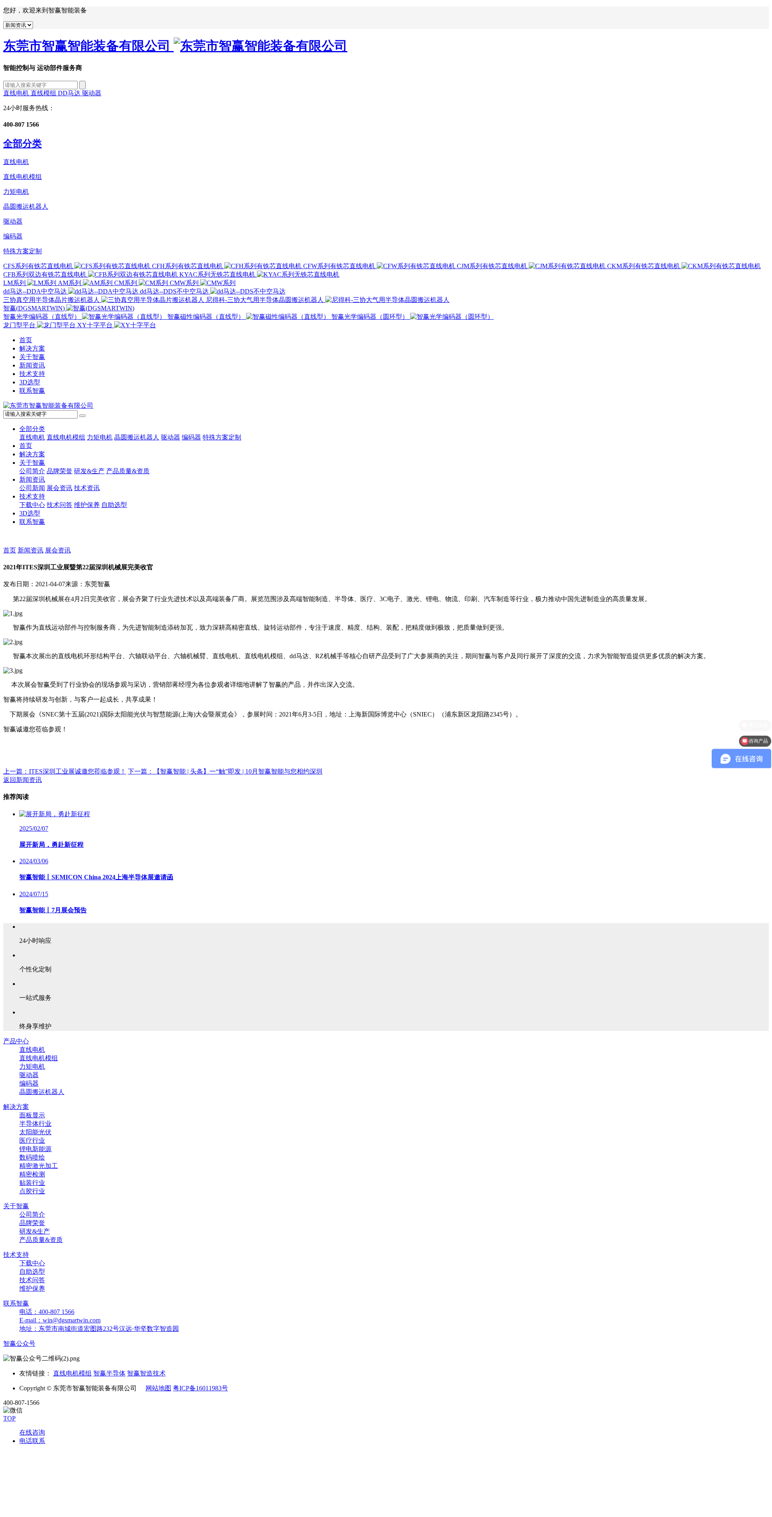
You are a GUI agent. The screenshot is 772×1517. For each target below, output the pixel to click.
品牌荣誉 (59, 471)
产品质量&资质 (128, 471)
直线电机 (17, 93)
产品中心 (16, 1041)
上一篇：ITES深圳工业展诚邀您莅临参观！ (64, 771)
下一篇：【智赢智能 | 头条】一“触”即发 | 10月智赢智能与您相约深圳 (225, 771)
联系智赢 (32, 390)
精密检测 (32, 1174)
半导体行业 (35, 1123)
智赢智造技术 (146, 1373)
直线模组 (44, 93)
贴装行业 (32, 1182)
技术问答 (59, 504)
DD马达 (70, 93)
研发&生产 (89, 471)
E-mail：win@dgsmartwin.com (60, 1320)
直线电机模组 (22, 176)
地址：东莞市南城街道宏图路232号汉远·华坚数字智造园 (99, 1328)
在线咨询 (32, 1432)
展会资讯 (59, 487)
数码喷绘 (32, 1157)
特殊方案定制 (22, 251)
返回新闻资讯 (22, 779)
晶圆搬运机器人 (25, 206)
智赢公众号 (19, 1343)
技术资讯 (87, 487)
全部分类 (32, 428)
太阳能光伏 (35, 1132)
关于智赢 (32, 356)
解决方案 (32, 348)
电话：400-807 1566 (46, 1311)
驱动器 (91, 93)
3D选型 (29, 382)
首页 (25, 340)
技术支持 (32, 373)
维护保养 (87, 504)
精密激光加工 (38, 1165)
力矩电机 (16, 191)
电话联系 (32, 1440)
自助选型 (114, 504)
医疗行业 (32, 1140)
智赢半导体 (109, 1373)
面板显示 (32, 1115)
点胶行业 (32, 1191)
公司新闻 (32, 487)
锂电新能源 (35, 1148)
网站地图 (158, 1388)
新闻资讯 (32, 365)
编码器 (13, 236)
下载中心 (32, 504)
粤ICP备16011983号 (200, 1388)
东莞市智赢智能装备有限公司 (88, 46)
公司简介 (32, 471)
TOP (9, 1418)
